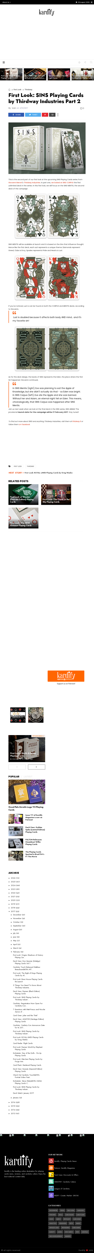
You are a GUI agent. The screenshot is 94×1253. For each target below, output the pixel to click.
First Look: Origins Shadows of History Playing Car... (28, 956)
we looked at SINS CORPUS (62, 182)
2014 (13, 1109)
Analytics (52, 1223)
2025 (13, 881)
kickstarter (53, 1210)
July (14, 933)
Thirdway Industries (32, 182)
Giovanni (12, 182)
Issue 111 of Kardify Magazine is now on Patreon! (33, 817)
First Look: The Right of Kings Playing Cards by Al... (27, 974)
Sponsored (65, 1228)
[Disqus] (47, 565)
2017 (13, 911)
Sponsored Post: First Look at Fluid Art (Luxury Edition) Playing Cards (35, 78)
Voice (51, 1219)
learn (60, 1232)
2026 (13, 878)
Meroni (19, 182)
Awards (67, 1236)
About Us (5, 2)
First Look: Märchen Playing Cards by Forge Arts (27, 1060)
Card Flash (80, 1215)
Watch (58, 1219)
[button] (6, 2)
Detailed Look (54, 1228)
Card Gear (77, 1219)
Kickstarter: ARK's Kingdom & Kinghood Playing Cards (83, 77)
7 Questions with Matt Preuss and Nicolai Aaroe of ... (29, 1010)
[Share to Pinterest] (45, 115)
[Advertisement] (56, 37)
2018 (13, 907)
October (16, 922)
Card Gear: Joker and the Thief (25, 1015)
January (16, 1097)
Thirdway (28, 89)
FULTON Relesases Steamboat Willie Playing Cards (33, 842)
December (17, 914)
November (17, 918)
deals (60, 1215)
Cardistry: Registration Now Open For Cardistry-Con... (28, 1004)
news (62, 1210)
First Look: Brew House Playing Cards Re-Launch (27, 980)
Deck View (70, 1210)
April (15, 944)
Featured (52, 1215)
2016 (13, 1102)
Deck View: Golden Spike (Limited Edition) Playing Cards (35, 829)
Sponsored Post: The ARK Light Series (58, 77)
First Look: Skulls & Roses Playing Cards (10, 77)
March (16, 948)
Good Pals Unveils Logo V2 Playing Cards (25, 808)
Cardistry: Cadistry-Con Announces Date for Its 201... (29, 1026)
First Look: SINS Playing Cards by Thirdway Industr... (26, 998)
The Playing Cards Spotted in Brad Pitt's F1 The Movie (34, 854)
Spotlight (67, 1219)
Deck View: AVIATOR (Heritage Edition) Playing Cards (28, 1020)
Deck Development (55, 1236)
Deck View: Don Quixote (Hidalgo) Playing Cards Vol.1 (26, 962)
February (17, 951)
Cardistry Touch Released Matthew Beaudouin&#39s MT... (26, 968)
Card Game (76, 1228)
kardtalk (85, 1232)
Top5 (77, 1232)
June (15, 937)
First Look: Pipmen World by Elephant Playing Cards (27, 1048)
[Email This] (52, 115)
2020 (13, 900)
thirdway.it (76, 421)
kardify (52, 1232)
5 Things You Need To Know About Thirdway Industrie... (27, 986)
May (15, 940)
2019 (13, 904)
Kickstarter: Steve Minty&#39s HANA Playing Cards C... (27, 1082)
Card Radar (69, 1215)
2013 (13, 1113)
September (17, 925)
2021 (13, 896)
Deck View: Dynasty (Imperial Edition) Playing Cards (27, 1070)
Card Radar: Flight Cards (23, 1043)
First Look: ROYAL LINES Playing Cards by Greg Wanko (48, 472)
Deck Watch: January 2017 (23, 1093)
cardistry (80, 1210)
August (16, 929)
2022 (13, 893)
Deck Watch (69, 1232)
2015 (13, 1106)
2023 (13, 889)
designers (62, 1223)
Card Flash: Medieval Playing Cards (27, 1065)
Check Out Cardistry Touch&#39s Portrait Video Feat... (26, 1076)
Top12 (71, 1223)
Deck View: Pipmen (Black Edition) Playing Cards (26, 992)
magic (78, 1223)
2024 (13, 885)
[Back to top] (88, 1247)
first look (17, 89)
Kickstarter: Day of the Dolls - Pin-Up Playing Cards (27, 1054)
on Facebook (24, 424)
